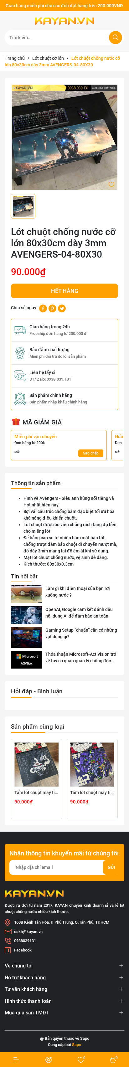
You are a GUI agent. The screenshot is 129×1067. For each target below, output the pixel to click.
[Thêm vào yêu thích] (111, 183)
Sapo (76, 1044)
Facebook (23, 950)
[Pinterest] (52, 307)
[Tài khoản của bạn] (16, 1059)
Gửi (111, 867)
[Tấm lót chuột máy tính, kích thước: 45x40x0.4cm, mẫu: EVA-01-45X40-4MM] (92, 764)
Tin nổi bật (24, 576)
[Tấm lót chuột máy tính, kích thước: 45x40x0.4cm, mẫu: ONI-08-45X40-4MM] (36, 764)
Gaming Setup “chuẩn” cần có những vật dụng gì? (81, 633)
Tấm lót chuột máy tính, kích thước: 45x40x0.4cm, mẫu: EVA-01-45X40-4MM (92, 792)
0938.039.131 (59, 379)
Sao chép (91, 453)
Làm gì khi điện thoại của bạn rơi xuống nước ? (77, 592)
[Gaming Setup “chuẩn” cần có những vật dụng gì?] (26, 637)
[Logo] (64, 21)
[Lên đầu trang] (119, 1038)
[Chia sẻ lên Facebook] (43, 307)
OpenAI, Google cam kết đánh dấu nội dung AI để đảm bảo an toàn (79, 612)
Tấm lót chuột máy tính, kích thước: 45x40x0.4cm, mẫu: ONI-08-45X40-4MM (36, 792)
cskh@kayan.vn (28, 931)
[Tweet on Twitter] (62, 307)
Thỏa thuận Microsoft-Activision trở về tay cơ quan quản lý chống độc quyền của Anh (80, 658)
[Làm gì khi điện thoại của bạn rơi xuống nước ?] (26, 594)
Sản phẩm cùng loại (37, 726)
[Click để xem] (64, 137)
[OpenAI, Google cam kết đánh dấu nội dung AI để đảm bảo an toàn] (26, 615)
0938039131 (25, 940)
